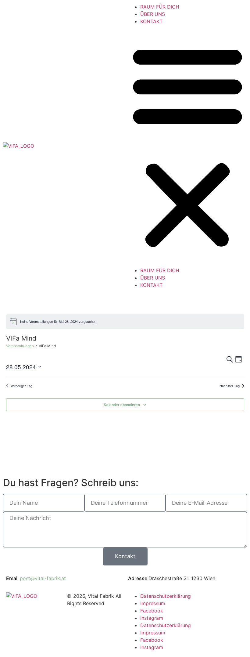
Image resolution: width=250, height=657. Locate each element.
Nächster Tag (230, 386)
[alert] (125, 321)
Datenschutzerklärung (165, 596)
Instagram (151, 618)
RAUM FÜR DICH (159, 7)
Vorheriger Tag (21, 386)
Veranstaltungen (20, 346)
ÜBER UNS (152, 14)
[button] (187, 146)
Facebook (151, 611)
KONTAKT (151, 21)
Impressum (152, 603)
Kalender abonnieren (122, 404)
